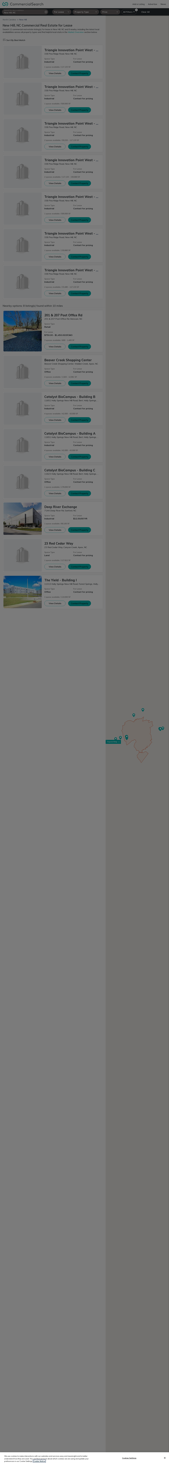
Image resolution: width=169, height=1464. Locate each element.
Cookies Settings (129, 1458)
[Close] (165, 1458)
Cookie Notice (39, 1461)
